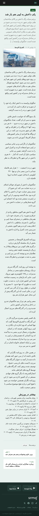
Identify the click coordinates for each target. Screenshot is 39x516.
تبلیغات (29, 507)
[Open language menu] (4, 3)
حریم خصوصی (11, 507)
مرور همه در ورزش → (27, 435)
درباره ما (35, 507)
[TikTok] (36, 503)
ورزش (32, 10)
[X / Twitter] (25, 503)
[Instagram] (32, 503)
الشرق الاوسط (19, 47)
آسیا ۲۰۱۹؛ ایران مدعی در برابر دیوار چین (20, 409)
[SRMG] (32, 498)
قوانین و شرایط (21, 507)
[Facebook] (28, 503)
